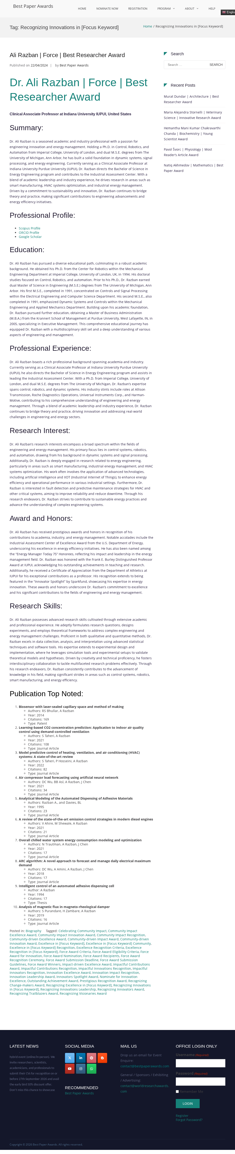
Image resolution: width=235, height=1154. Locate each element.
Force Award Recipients (101, 956)
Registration (137, 9)
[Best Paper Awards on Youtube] (70, 1069)
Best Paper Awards (33, 6)
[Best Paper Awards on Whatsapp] (91, 1069)
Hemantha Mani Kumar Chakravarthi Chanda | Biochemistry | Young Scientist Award (192, 133)
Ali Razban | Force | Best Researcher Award (67, 55)
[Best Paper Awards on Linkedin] (81, 1058)
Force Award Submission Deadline (72, 960)
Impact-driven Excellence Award (87, 964)
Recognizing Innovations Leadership (68, 989)
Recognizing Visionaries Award (83, 993)
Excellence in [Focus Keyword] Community (118, 943)
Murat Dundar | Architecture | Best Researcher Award (191, 99)
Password (192, 1073)
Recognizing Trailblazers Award (34, 993)
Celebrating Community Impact (82, 931)
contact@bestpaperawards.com (144, 1066)
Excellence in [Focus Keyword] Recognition (42, 947)
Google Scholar (30, 237)
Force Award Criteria (75, 952)
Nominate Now (107, 9)
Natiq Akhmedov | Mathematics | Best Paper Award (193, 168)
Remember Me (191, 1091)
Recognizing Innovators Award (121, 989)
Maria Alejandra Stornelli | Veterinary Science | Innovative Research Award (193, 115)
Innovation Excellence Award (69, 972)
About (189, 9)
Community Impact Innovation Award (66, 935)
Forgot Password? (189, 1120)
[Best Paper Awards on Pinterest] (91, 1058)
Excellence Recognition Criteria (100, 947)
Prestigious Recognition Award (103, 981)
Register (182, 1115)
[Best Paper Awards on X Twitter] (70, 1058)
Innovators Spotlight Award (77, 977)
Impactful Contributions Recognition (49, 968)
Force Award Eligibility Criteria (115, 952)
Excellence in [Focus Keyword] (61, 943)
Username (192, 1054)
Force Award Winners (44, 964)
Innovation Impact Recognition (115, 972)
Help (212, 9)
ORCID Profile (29, 232)
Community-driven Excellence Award (38, 939)
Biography (33, 931)
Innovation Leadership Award (32, 977)
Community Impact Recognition (121, 935)
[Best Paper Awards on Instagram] (81, 1069)
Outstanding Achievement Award (52, 981)
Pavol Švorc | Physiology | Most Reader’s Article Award (188, 152)
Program (164, 9)
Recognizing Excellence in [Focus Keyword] (79, 985)
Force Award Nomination (63, 956)
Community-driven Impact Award (93, 939)
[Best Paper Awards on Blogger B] (102, 1058)
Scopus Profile (29, 228)
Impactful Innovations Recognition (104, 968)
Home (82, 9)
